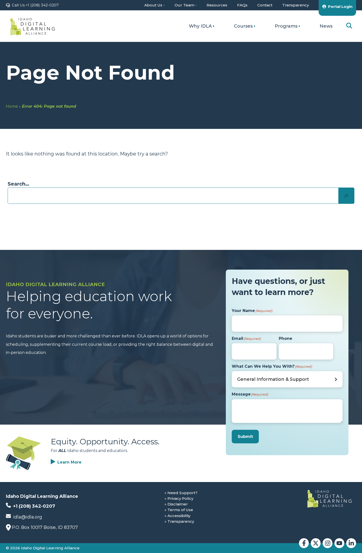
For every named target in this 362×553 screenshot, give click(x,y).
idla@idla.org (27, 517)
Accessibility (178, 515)
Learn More (69, 462)
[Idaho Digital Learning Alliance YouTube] (339, 543)
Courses (243, 26)
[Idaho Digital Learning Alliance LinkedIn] (351, 543)
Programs (286, 26)
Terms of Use (180, 509)
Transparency (295, 5)
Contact (264, 5)
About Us (153, 5)
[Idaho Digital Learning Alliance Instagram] (327, 543)
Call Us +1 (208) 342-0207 (35, 5)
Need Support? (182, 492)
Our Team (184, 5)
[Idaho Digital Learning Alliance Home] (32, 26)
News (326, 26)
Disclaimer (177, 504)
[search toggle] (349, 26)
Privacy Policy (180, 498)
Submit (245, 436)
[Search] (346, 196)
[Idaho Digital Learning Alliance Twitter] (316, 543)
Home (12, 106)
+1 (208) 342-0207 (33, 506)
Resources (217, 5)
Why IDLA (200, 26)
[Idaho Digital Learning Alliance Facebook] (304, 543)
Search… (18, 184)
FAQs (242, 5)
